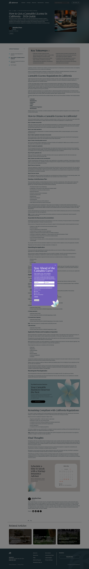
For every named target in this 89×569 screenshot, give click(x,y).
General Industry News (39, 294)
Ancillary (36, 291)
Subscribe (37, 300)
